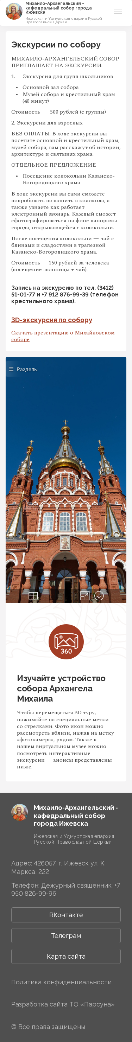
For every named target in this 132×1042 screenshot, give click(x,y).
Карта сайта (66, 956)
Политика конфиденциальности (61, 982)
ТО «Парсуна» (91, 1004)
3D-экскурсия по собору (51, 320)
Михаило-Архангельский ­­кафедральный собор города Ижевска (58, 8)
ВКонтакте (66, 915)
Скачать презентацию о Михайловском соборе (63, 336)
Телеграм (66, 935)
